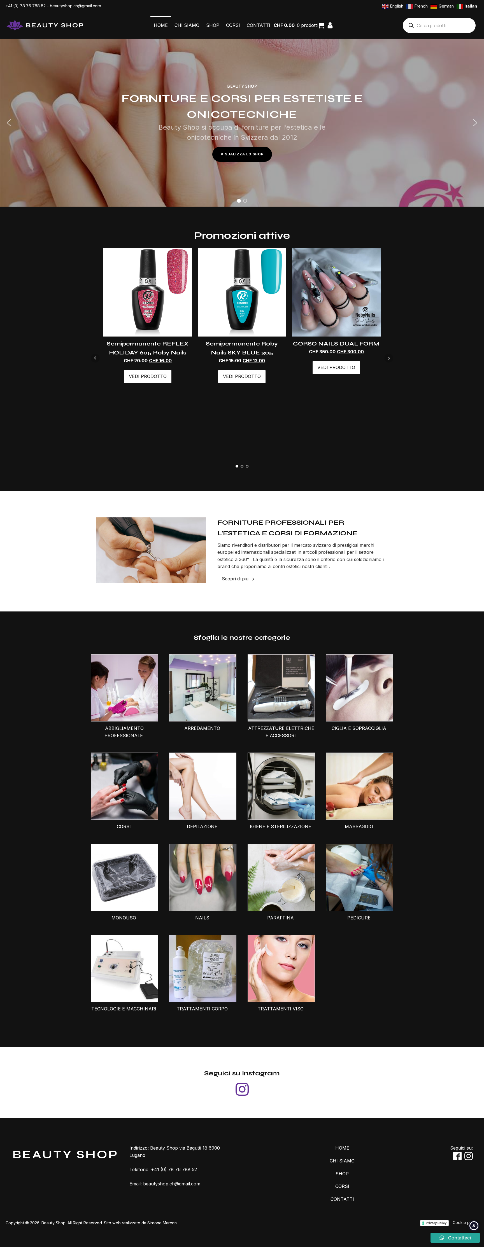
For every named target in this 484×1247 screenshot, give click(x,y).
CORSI (233, 25)
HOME (161, 25)
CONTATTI (258, 25)
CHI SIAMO (186, 25)
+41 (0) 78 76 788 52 (26, 5)
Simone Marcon (162, 1222)
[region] (242, 123)
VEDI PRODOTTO (148, 376)
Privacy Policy (436, 1223)
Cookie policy (465, 1222)
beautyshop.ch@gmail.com (75, 5)
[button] (8, 122)
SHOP (212, 25)
